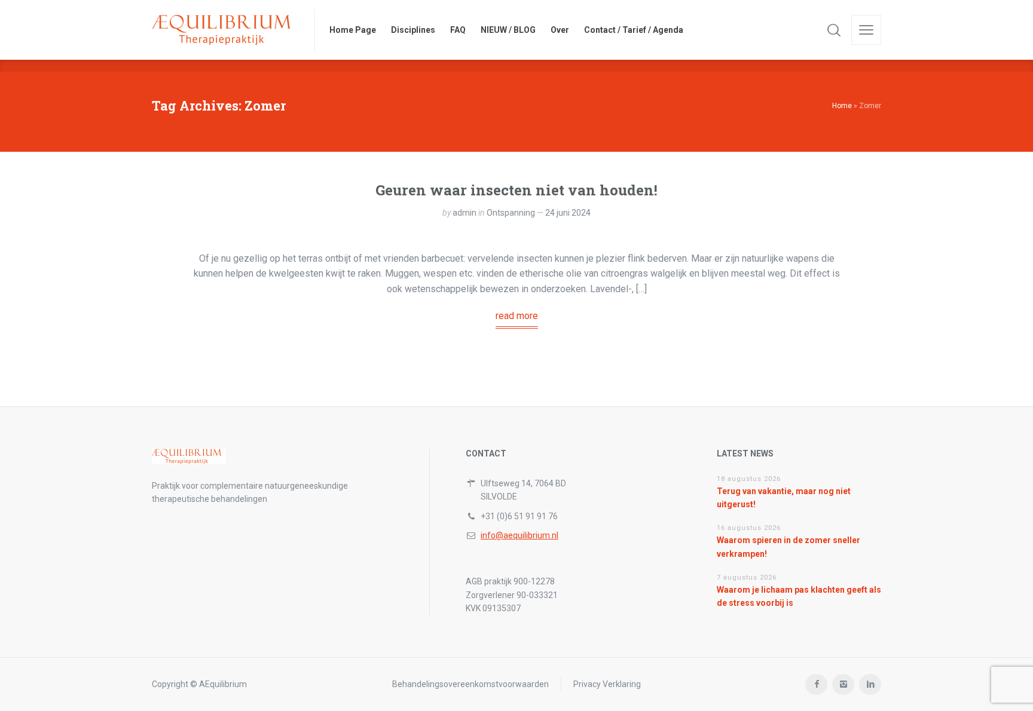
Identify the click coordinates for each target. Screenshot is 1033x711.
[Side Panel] (866, 30)
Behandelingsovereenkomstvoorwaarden (470, 684)
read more (517, 315)
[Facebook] (816, 684)
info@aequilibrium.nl (519, 535)
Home (842, 106)
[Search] (834, 30)
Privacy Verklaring (607, 684)
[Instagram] (843, 684)
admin (464, 212)
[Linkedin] (870, 684)
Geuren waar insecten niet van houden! (516, 190)
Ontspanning (511, 212)
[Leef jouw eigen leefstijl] (226, 30)
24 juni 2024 (568, 212)
